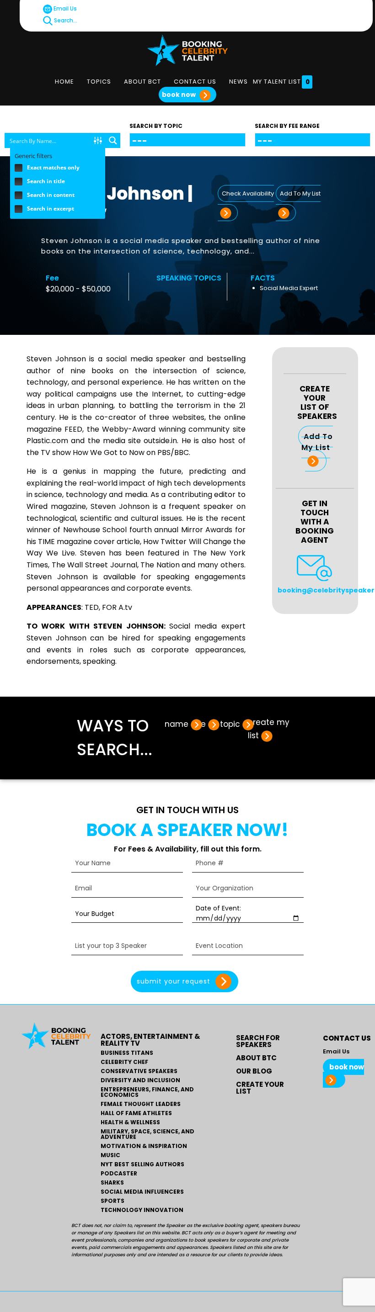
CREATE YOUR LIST (260, 1088)
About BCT (142, 81)
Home (64, 81)
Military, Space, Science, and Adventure (147, 1134)
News (238, 81)
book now (179, 94)
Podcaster (119, 1173)
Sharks (112, 1182)
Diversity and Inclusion (140, 1080)
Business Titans (127, 1053)
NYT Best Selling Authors (142, 1164)
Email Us (64, 8)
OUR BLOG (254, 1071)
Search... (65, 20)
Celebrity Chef (124, 1062)
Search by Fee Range (287, 126)
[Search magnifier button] (112, 140)
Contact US (195, 81)
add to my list (317, 442)
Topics (99, 81)
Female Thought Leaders (141, 1104)
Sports (112, 1201)
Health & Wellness (130, 1122)
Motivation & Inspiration (144, 1146)
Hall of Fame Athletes (136, 1113)
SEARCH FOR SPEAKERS (258, 1041)
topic (230, 724)
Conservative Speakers (139, 1071)
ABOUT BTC (256, 1057)
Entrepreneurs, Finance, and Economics (147, 1092)
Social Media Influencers (142, 1192)
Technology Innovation (142, 1210)
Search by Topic (155, 126)
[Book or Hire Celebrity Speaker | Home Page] (187, 50)
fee (199, 724)
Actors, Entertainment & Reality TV (150, 1040)
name (176, 724)
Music (110, 1155)
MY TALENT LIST (281, 81)
